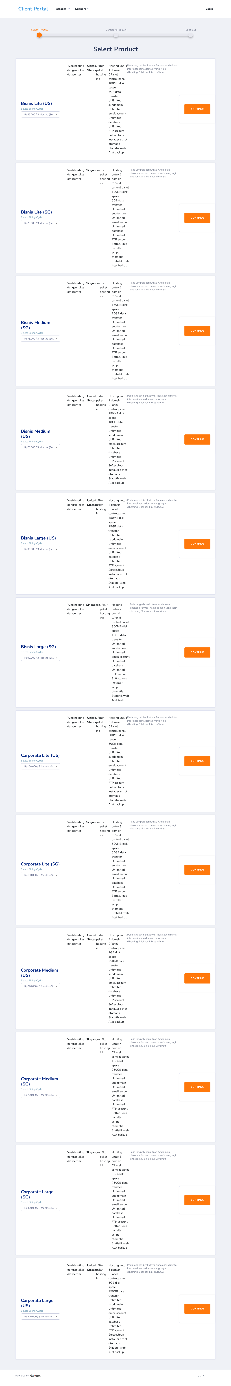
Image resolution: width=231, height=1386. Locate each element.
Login (209, 9)
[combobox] (40, 114)
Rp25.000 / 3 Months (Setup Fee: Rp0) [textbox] (42, 114)
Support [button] (80, 9)
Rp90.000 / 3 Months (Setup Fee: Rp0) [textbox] (42, 549)
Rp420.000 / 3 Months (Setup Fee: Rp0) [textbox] (42, 1208)
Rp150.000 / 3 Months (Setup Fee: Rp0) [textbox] (42, 766)
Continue (197, 109)
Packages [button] (60, 9)
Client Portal (33, 8)
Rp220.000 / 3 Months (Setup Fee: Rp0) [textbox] (42, 986)
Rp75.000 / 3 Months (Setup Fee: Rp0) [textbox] (42, 338)
